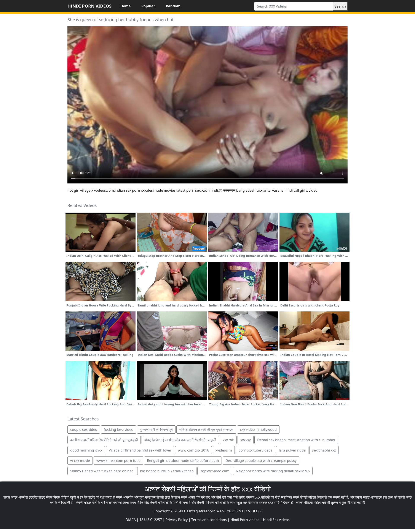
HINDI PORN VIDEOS (89, 6)
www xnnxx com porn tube (118, 460)
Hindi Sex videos (276, 519)
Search (340, 6)
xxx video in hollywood (258, 429)
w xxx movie (80, 460)
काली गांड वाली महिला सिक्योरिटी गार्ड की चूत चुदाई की (104, 439)
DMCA (131, 519)
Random (173, 6)
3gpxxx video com (214, 471)
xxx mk (228, 439)
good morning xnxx (86, 450)
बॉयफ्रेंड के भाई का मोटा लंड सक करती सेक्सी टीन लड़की (180, 439)
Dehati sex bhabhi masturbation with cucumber (296, 439)
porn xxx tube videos (255, 450)
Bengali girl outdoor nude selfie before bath (183, 460)
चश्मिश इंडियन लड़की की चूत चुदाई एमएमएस (206, 429)
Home (125, 6)
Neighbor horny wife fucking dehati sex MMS (273, 471)
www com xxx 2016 (193, 450)
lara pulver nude (292, 450)
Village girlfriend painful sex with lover (140, 450)
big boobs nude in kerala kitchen (167, 471)
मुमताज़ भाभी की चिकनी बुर (156, 429)
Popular (148, 6)
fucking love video (118, 429)
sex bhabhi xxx (324, 450)
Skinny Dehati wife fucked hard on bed (102, 471)
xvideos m (223, 450)
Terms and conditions (209, 519)
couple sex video (83, 429)
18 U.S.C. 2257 (150, 519)
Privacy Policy (177, 519)
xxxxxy (245, 439)
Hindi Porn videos (244, 519)
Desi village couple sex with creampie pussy (261, 460)
